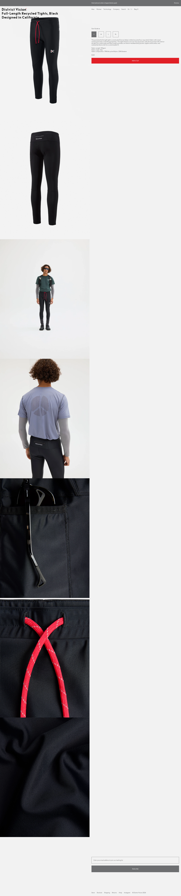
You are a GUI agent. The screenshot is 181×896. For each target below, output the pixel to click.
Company (116, 9)
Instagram (127, 893)
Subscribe (135, 869)
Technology (107, 9)
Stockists (99, 893)
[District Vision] (14, 9)
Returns (114, 893)
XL (115, 34)
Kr (131, 9)
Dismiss (176, 3)
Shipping (107, 893)
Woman (98, 9)
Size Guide (95, 28)
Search (123, 9)
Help (120, 893)
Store (93, 893)
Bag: (136, 9)
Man (92, 9)
